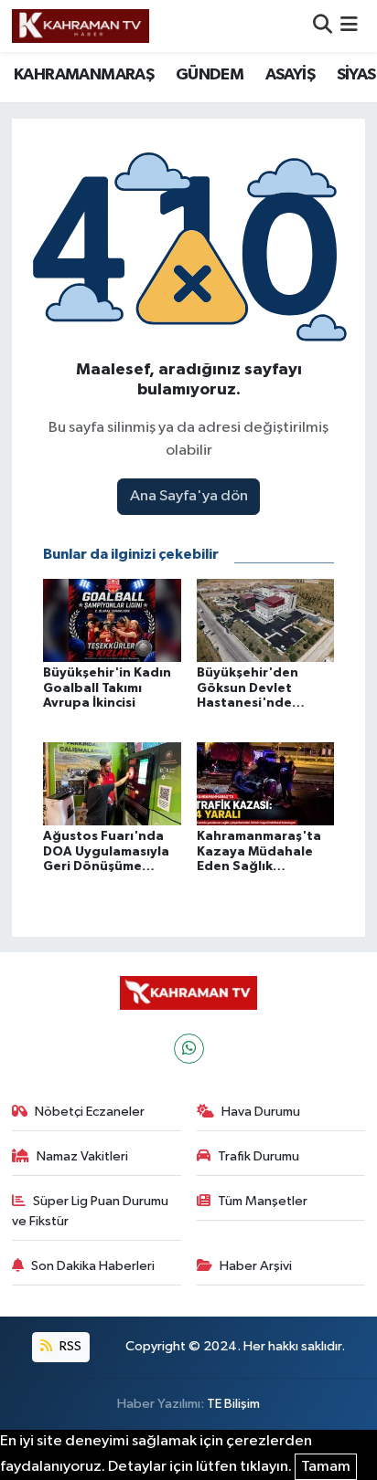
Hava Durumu (260, 1111)
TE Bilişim (233, 1404)
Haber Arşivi (256, 1266)
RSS (69, 1346)
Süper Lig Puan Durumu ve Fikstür (90, 1211)
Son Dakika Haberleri (93, 1266)
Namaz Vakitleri (82, 1156)
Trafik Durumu (258, 1156)
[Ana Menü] (349, 26)
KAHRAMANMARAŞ (84, 75)
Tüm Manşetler (262, 1201)
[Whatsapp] (189, 1049)
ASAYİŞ (290, 75)
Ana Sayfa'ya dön (189, 496)
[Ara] (322, 26)
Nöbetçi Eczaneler (90, 1111)
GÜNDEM (209, 75)
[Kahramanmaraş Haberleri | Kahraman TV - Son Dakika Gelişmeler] (80, 25)
